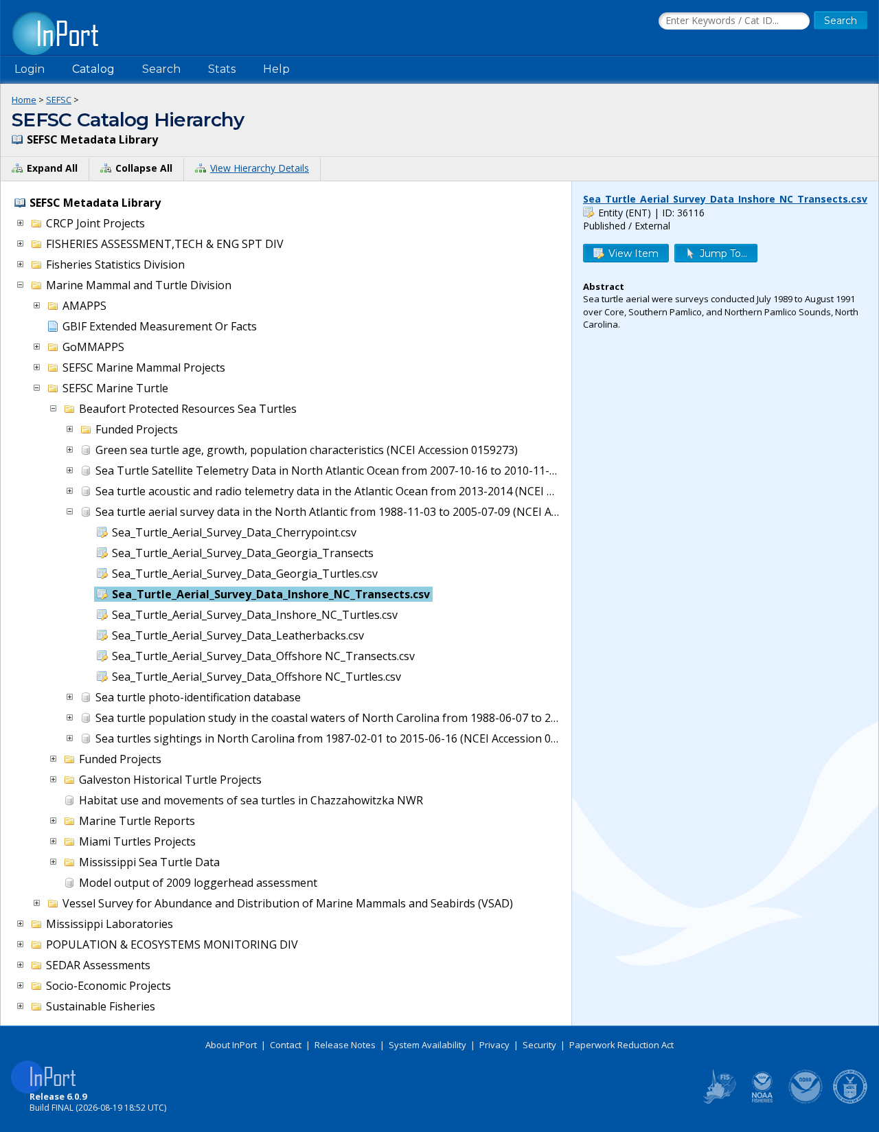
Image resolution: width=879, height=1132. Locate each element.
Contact (285, 1045)
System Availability (427, 1045)
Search (161, 69)
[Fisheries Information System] (718, 1101)
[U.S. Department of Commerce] (850, 1101)
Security (539, 1045)
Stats (222, 69)
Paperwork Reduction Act (621, 1045)
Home (24, 99)
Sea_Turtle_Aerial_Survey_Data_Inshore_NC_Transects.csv (725, 198)
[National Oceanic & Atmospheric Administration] (806, 1101)
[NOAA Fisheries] (762, 1101)
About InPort (231, 1045)
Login (29, 69)
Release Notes (345, 1045)
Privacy (494, 1045)
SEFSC (58, 99)
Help (276, 69)
